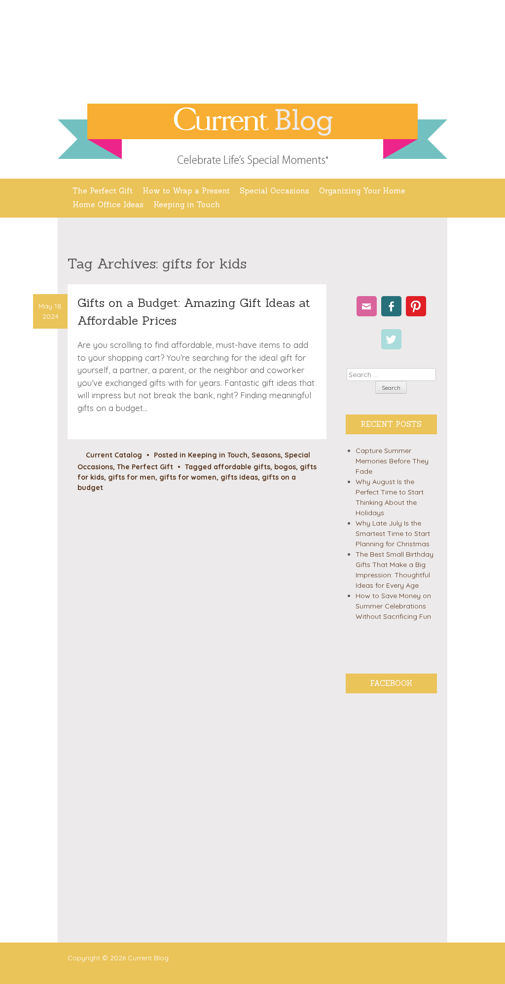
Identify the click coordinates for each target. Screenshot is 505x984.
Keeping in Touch (186, 204)
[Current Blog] (252, 121)
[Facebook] (391, 306)
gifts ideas (239, 477)
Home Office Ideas (108, 204)
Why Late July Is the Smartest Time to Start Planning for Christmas (393, 533)
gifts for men (131, 477)
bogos (285, 466)
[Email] (367, 306)
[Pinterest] (416, 306)
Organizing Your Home (362, 190)
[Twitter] (391, 339)
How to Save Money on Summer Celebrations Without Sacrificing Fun (393, 606)
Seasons (266, 455)
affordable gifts (242, 466)
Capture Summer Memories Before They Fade (392, 461)
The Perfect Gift (102, 190)
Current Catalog (114, 455)
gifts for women (187, 477)
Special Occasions (274, 190)
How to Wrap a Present (186, 190)
